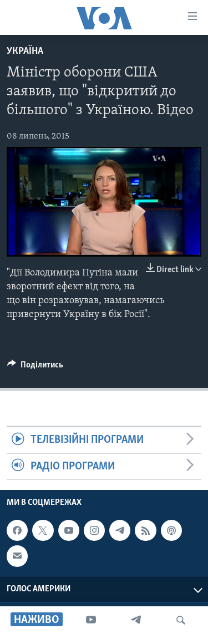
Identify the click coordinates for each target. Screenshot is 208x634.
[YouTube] (91, 620)
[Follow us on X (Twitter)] (42, 530)
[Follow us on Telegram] (119, 530)
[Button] (35, 367)
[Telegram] (136, 620)
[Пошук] (180, 620)
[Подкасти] (171, 530)
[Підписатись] (17, 555)
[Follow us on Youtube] (68, 530)
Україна (25, 52)
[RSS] (145, 530)
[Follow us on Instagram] (94, 530)
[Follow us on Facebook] (17, 530)
